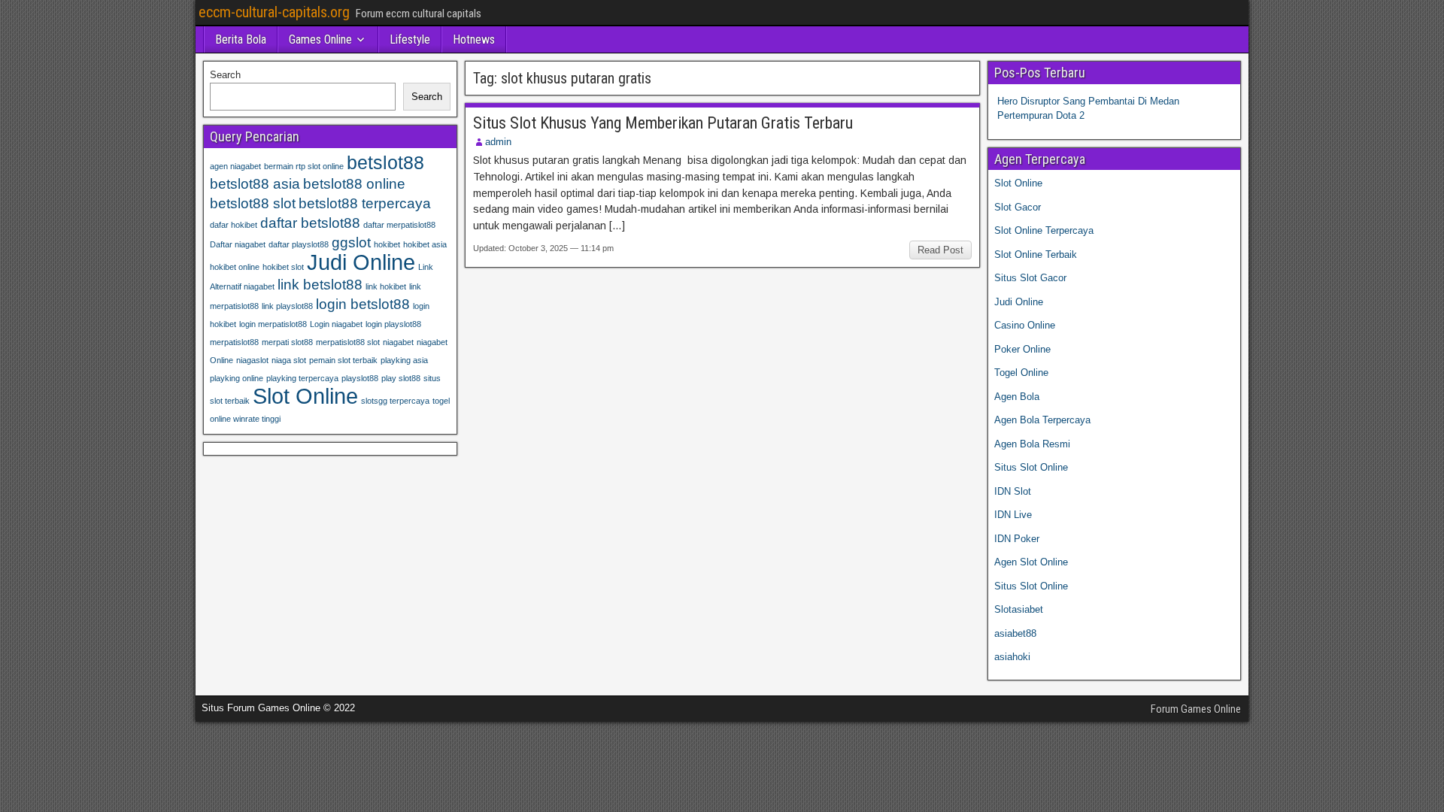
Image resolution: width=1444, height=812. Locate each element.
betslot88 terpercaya (365, 203)
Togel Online (1021, 372)
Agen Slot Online (1031, 562)
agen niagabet (235, 166)
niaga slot (289, 360)
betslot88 (385, 163)
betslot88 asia (255, 184)
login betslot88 (363, 304)
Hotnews (474, 39)
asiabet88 (1015, 633)
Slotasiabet (1018, 609)
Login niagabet (336, 324)
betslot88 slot (253, 203)
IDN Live (1013, 514)
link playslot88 (287, 306)
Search (225, 74)
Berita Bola (240, 39)
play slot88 (400, 378)
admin (498, 141)
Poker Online (1022, 349)
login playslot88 (393, 324)
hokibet (387, 244)
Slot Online (305, 395)
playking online (236, 378)
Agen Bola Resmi (1032, 444)
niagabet (398, 342)
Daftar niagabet (237, 244)
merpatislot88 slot (348, 342)
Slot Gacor (1017, 207)
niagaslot (252, 360)
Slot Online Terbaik (1035, 254)
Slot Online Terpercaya (1044, 230)
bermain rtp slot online (304, 166)
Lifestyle (410, 39)
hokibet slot (283, 266)
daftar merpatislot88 (399, 224)
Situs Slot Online (1031, 467)
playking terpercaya (302, 378)
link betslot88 (320, 284)
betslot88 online (354, 184)
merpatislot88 (234, 342)
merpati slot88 (287, 342)
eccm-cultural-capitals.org (274, 12)
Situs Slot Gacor (1030, 277)
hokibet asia (425, 244)
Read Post (940, 250)
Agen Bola (1016, 396)
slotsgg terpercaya (395, 400)
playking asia (404, 360)
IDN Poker (1016, 538)
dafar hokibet (233, 224)
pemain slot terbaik (343, 360)
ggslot (351, 242)
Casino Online (1024, 325)
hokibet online (234, 266)
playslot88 (359, 378)
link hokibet (386, 286)
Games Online (320, 39)
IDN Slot (1012, 491)
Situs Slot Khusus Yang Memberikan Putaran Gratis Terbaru (663, 123)
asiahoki (1012, 656)
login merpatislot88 (273, 324)
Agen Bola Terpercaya (1042, 420)
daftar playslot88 (298, 244)
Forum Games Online (1196, 709)
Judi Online (361, 262)
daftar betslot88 (310, 223)
